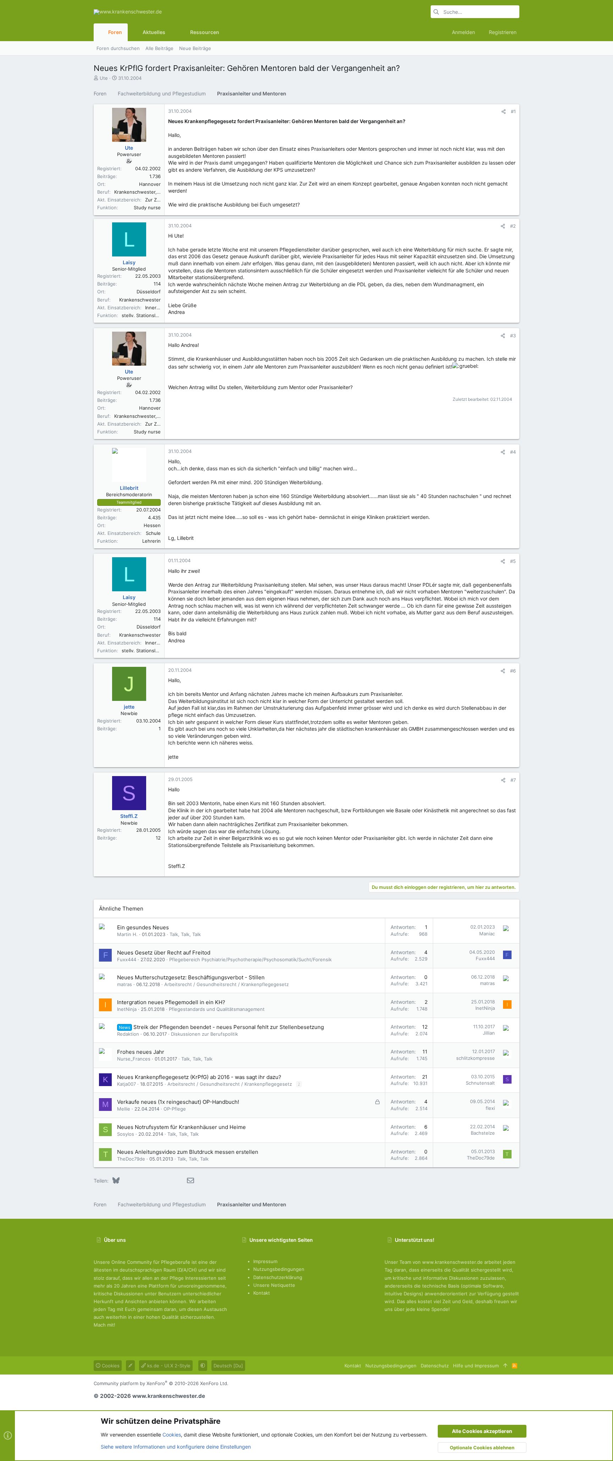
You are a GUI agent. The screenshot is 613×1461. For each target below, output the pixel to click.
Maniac (487, 933)
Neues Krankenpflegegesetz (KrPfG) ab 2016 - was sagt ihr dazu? (199, 1077)
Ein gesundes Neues (143, 927)
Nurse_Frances (133, 1059)
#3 (513, 335)
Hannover (150, 184)
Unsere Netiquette (274, 1285)
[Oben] (505, 1365)
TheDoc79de (131, 1159)
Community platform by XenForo (161, 1383)
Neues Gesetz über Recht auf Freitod (163, 952)
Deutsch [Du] (228, 1365)
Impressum (265, 1261)
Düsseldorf (149, 291)
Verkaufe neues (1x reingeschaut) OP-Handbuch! (178, 1101)
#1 (513, 111)
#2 (513, 226)
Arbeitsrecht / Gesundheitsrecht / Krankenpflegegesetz (226, 984)
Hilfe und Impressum (476, 1365)
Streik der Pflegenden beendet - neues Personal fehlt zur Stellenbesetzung (228, 1027)
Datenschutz (435, 1365)
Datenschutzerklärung (277, 1277)
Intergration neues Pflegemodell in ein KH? (171, 1002)
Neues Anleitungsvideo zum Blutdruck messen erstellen (187, 1152)
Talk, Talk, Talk (185, 934)
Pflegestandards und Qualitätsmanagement (217, 1009)
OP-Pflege (175, 1109)
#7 (513, 780)
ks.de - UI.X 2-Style (168, 1365)
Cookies (110, 1365)
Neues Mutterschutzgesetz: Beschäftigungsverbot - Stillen (191, 977)
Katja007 (126, 1084)
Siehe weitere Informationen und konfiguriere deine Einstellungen (176, 1447)
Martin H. (127, 934)
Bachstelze (483, 1133)
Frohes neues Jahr (140, 1051)
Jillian (489, 1033)
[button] (171, 32)
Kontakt (261, 1293)
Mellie (123, 1109)
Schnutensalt (480, 1083)
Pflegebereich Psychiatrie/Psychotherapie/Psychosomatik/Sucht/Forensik (250, 959)
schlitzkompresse (475, 1058)
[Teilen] (503, 111)
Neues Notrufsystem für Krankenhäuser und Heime (181, 1127)
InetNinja (127, 1009)
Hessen (152, 525)
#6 (513, 671)
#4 (513, 452)
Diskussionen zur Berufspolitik (204, 1034)
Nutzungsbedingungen (278, 1269)
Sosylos (125, 1134)
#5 (513, 561)
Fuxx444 (126, 959)
